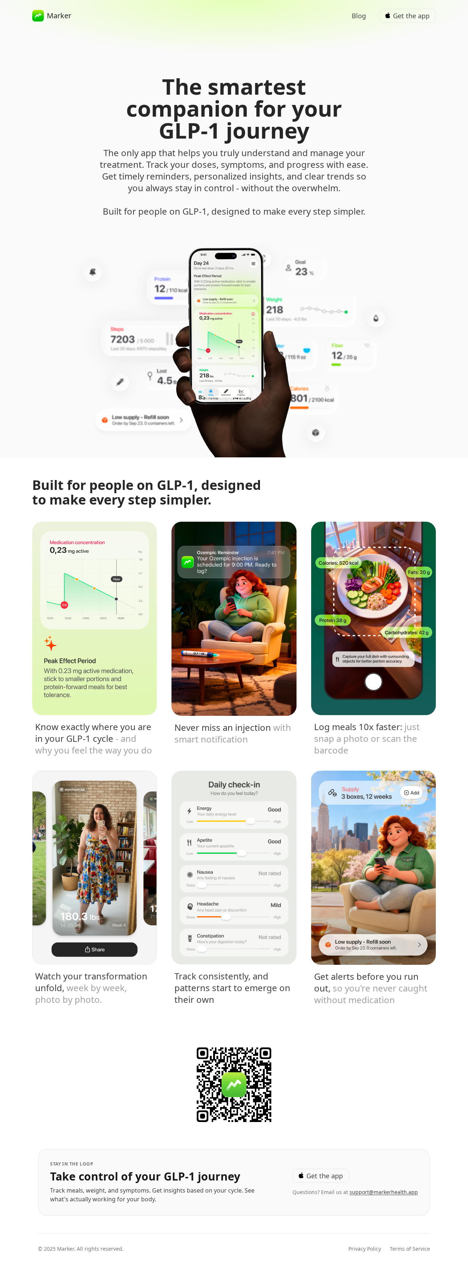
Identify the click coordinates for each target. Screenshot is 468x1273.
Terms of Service (410, 1248)
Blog (359, 15)
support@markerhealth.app (384, 1192)
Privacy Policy (364, 1248)
